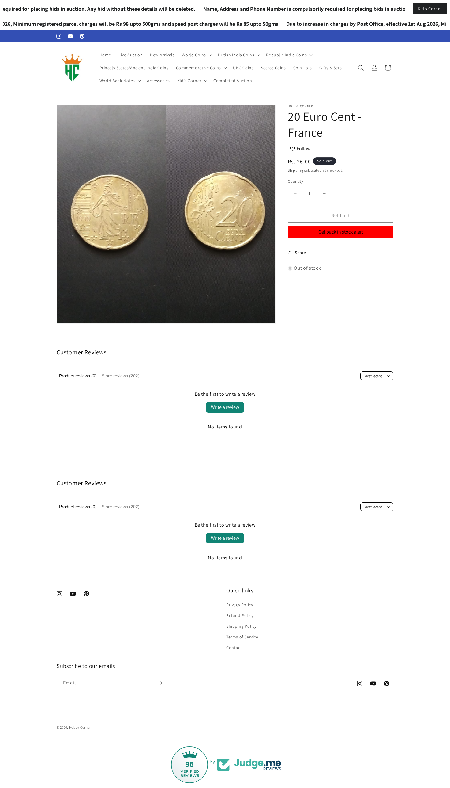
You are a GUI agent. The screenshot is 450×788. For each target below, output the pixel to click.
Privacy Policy (239, 604)
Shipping (295, 170)
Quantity (295, 181)
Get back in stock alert (340, 232)
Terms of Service (242, 637)
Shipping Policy (241, 626)
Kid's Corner (430, 8)
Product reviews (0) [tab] (78, 375)
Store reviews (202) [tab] (121, 375)
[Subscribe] (160, 683)
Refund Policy (239, 615)
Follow (303, 148)
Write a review (225, 407)
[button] (196, 54)
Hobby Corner (80, 727)
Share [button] (300, 252)
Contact (234, 647)
